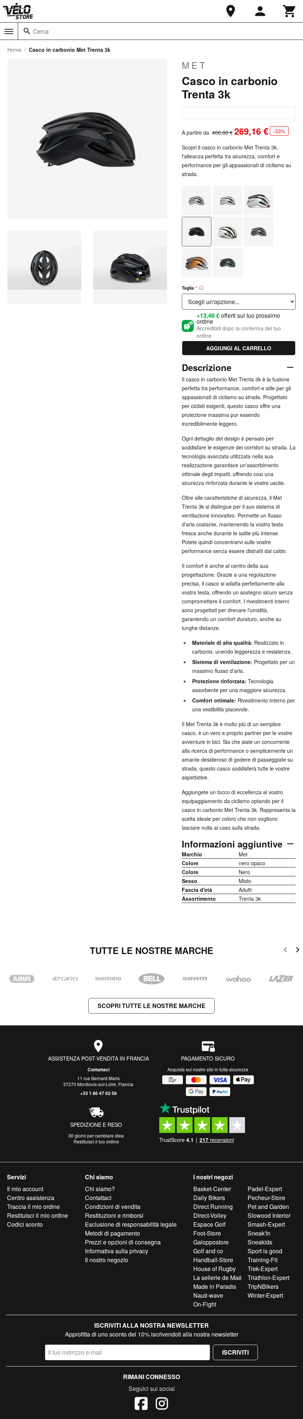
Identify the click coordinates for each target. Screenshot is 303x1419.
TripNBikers (263, 1286)
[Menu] (9, 31)
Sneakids (260, 1242)
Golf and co (208, 1251)
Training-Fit (263, 1259)
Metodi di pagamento (112, 1233)
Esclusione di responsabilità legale (131, 1224)
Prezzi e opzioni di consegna (123, 1242)
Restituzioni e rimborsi (114, 1215)
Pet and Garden (268, 1206)
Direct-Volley (210, 1215)
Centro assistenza (30, 1197)
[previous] (285, 950)
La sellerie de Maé (217, 1277)
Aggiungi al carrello (238, 348)
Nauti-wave (208, 1295)
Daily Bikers (209, 1197)
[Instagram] (161, 1404)
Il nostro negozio (106, 1259)
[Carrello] (289, 11)
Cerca (41, 31)
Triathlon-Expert (268, 1277)
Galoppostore (211, 1242)
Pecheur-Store (266, 1197)
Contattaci (98, 1069)
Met (194, 65)
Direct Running (213, 1206)
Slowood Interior (269, 1215)
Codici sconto (25, 1224)
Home (14, 49)
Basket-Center (212, 1188)
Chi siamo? (100, 1188)
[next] (297, 950)
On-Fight (204, 1304)
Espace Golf (209, 1224)
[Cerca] (27, 31)
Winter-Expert (265, 1295)
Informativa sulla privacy (116, 1251)
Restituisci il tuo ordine (96, 1141)
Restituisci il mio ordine (37, 1215)
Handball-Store (213, 1259)
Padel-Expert (265, 1188)
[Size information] (201, 287)
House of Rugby (214, 1268)
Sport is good (265, 1251)
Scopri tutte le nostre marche (151, 1005)
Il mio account (25, 1188)
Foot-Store (207, 1233)
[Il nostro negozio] (230, 11)
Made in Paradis (214, 1286)
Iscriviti (235, 1352)
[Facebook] (141, 1404)
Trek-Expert (263, 1268)
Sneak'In (259, 1233)
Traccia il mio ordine (33, 1206)
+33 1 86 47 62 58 (98, 1093)
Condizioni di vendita (112, 1206)
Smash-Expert (266, 1224)
